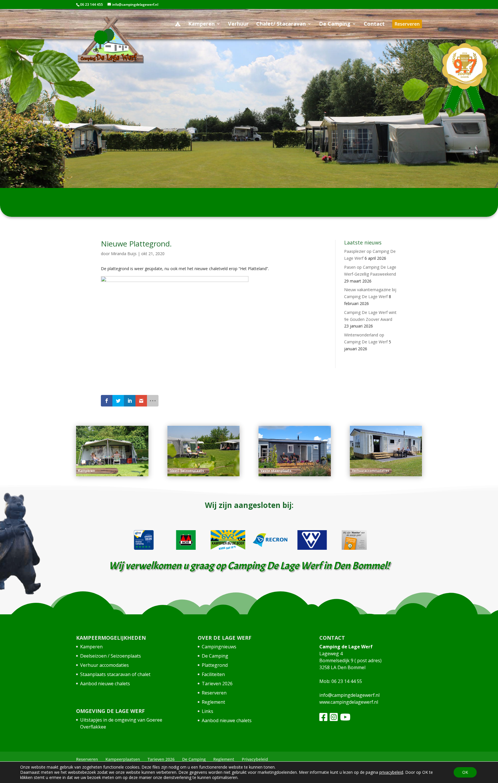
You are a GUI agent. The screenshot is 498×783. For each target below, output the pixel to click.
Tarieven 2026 (217, 683)
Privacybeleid (255, 759)
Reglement (213, 702)
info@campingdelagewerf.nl (349, 695)
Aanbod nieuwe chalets (105, 683)
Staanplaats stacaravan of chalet (115, 674)
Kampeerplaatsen (122, 759)
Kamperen (91, 646)
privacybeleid (391, 772)
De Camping (215, 656)
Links (207, 711)
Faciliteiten (213, 674)
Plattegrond (215, 665)
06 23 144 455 (91, 4)
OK (465, 772)
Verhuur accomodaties (104, 665)
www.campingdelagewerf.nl (348, 702)
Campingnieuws (219, 646)
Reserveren (214, 693)
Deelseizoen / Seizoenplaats (110, 656)
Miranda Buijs (124, 253)
